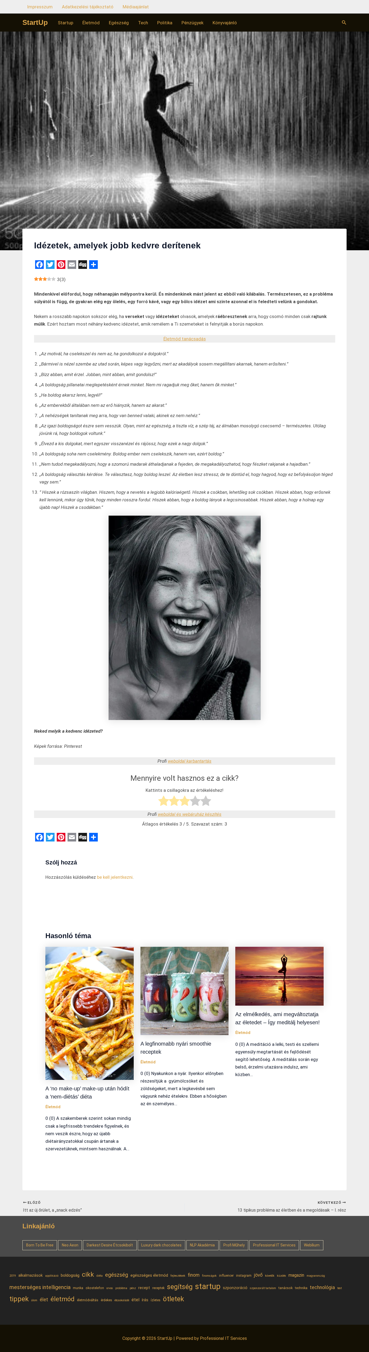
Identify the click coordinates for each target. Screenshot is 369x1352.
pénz (133, 1288)
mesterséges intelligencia (40, 1287)
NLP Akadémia (202, 1245)
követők (269, 1275)
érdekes (106, 1300)
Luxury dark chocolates (161, 1245)
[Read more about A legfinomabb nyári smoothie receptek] (184, 990)
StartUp (35, 22)
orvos (109, 1288)
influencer (226, 1275)
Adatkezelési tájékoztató (87, 6)
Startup (65, 22)
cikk (88, 1274)
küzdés (281, 1275)
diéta (99, 1275)
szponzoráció (235, 1288)
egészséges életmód (149, 1275)
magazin (296, 1275)
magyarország (316, 1275)
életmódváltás (87, 1300)
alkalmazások (30, 1275)
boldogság (70, 1275)
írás (145, 1300)
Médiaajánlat (136, 6)
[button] (344, 22)
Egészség (119, 22)
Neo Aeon (70, 1245)
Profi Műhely (234, 1245)
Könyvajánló (225, 22)
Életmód (91, 22)
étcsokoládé (122, 1300)
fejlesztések (177, 1275)
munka (78, 1288)
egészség (116, 1275)
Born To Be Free (39, 1245)
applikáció (51, 1275)
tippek (19, 1299)
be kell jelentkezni (115, 877)
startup (207, 1286)
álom (34, 1300)
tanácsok (286, 1288)
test (339, 1288)
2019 (12, 1275)
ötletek (173, 1299)
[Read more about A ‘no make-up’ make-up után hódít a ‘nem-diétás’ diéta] (89, 1013)
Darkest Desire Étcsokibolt (110, 1245)
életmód (63, 1299)
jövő (258, 1275)
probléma (121, 1288)
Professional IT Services (274, 1245)
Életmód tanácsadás (184, 339)
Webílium (312, 1245)
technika (301, 1288)
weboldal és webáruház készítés (190, 814)
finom (194, 1275)
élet (44, 1299)
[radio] (163, 802)
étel (135, 1299)
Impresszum (40, 6)
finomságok (209, 1275)
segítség (180, 1287)
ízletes (155, 1300)
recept (144, 1288)
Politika (164, 22)
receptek (158, 1288)
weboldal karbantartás (190, 761)
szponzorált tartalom (263, 1288)
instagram (243, 1275)
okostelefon (95, 1288)
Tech (143, 22)
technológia (322, 1287)
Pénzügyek (192, 22)
